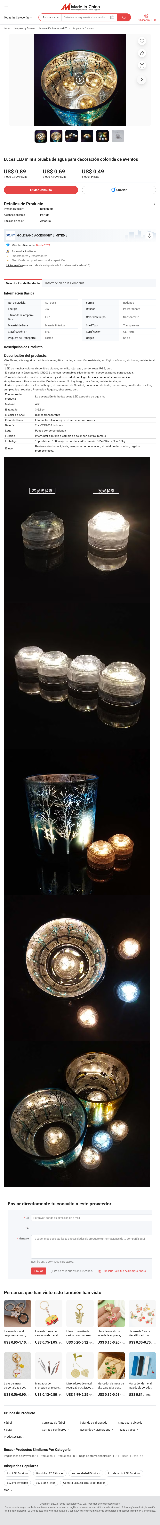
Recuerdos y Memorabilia (95, 1429)
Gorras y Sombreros (54, 1429)
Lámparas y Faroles (24, 28)
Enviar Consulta (41, 190)
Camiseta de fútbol (53, 1422)
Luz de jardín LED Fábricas (124, 1473)
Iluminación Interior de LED (53, 28)
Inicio (7, 28)
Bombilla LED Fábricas (49, 1473)
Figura (8, 1429)
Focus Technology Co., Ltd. (73, 1503)
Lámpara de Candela (83, 28)
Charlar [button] (121, 190)
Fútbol (8, 1422)
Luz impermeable (17, 1483)
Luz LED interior (45, 1483)
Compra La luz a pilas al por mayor (84, 1483)
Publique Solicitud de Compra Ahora (122, 1271)
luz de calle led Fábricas (86, 1473)
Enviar (38, 1271)
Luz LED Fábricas (17, 1473)
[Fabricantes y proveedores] (80, 7)
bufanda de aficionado (93, 1422)
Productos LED (13, 1436)
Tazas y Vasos (126, 1429)
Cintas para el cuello (130, 1422)
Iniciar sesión (14, 265)
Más (7, 1490)
